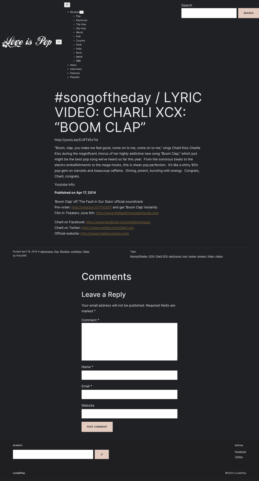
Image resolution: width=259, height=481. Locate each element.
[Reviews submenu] (81, 12)
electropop (46, 251)
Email (87, 386)
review (192, 256)
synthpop (76, 251)
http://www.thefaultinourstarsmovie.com (127, 213)
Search (186, 5)
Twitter (239, 456)
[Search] (102, 454)
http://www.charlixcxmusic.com (104, 233)
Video (86, 251)
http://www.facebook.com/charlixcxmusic (118, 222)
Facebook (240, 451)
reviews (201, 256)
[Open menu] (59, 41)
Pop (56, 251)
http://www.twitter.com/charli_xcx (108, 228)
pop (185, 256)
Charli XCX (161, 256)
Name (87, 367)
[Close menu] (67, 4)
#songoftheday (138, 256)
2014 (151, 256)
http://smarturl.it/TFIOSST (91, 207)
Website (88, 405)
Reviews (64, 251)
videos (219, 256)
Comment (90, 320)
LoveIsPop (19, 472)
